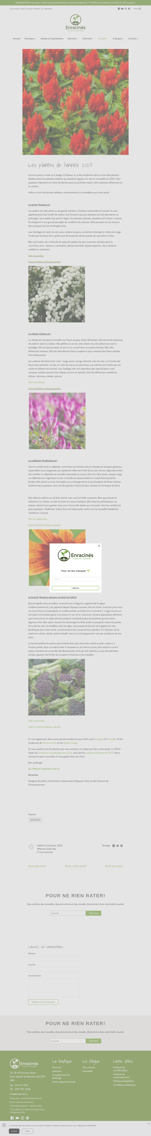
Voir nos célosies (36, 382)
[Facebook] (119, 8)
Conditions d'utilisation (124, 1085)
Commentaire (34, 976)
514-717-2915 (21, 1085)
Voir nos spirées (36, 255)
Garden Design (70, 742)
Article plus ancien (37, 866)
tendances (35, 819)
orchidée (112, 739)
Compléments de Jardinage (61, 1076)
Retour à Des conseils (75, 866)
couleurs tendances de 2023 (100, 752)
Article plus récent (114, 866)
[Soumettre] (43, 9)
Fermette (56, 1067)
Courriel (31, 964)
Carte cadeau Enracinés (63, 1081)
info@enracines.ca (19, 1094)
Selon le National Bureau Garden (44, 261)
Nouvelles (87, 1071)
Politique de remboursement (121, 1076)
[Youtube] (122, 8)
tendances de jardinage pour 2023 (55, 752)
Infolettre (36, 9)
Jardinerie (56, 1071)
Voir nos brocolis (36, 720)
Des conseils (89, 1067)
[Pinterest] (129, 8)
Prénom (32, 953)
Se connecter (14, 9)
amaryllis (99, 739)
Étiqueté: (32, 814)
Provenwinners (49, 742)
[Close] (148, 1123)
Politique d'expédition (123, 1081)
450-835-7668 (22, 1089)
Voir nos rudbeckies (37, 519)
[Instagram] (126, 8)
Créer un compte (26, 9)
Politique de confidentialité (120, 1069)
